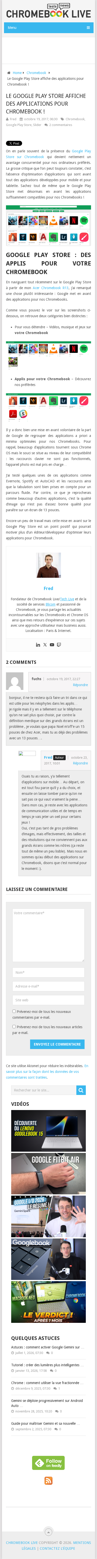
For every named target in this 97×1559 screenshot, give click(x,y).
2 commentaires (60, 125)
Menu (12, 28)
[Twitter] (45, 644)
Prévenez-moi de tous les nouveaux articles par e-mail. (47, 1030)
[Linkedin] (38, 644)
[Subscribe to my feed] (48, 1483)
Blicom (50, 604)
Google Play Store (19, 125)
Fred (13, 119)
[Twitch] (59, 644)
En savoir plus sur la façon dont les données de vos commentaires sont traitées (47, 1071)
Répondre (80, 685)
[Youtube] (52, 644)
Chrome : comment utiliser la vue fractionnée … (47, 1383)
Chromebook (75, 119)
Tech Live (67, 599)
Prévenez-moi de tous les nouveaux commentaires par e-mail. (41, 1014)
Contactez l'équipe (57, 1548)
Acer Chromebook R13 (51, 288)
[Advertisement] (50, 49)
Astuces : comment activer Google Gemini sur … (47, 1347)
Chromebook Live (22, 1543)
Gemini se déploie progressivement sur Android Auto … (47, 1403)
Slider (37, 125)
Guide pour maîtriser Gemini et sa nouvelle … (45, 1423)
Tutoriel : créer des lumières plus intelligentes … (47, 1365)
